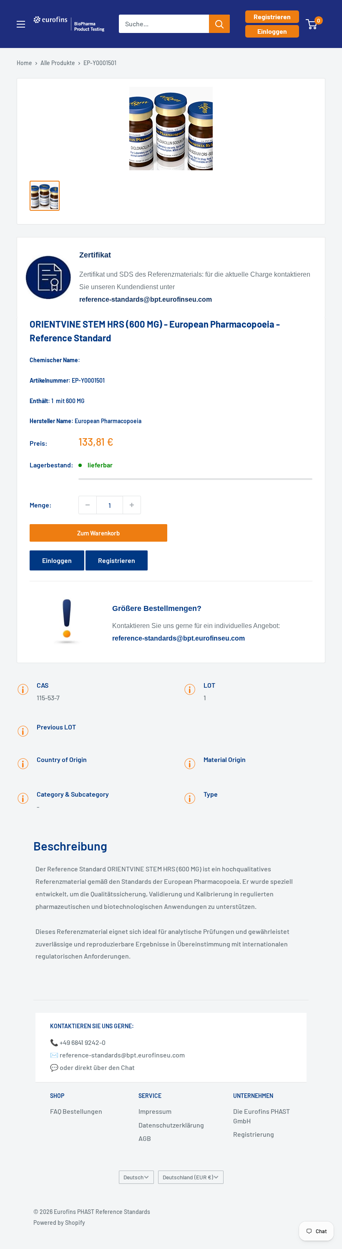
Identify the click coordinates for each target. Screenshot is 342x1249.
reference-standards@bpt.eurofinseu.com (145, 299)
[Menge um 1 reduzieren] (87, 505)
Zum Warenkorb (98, 533)
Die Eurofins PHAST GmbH (261, 1115)
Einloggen (272, 31)
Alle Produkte (57, 62)
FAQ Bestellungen (76, 1111)
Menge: (41, 505)
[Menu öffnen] (21, 24)
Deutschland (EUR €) (188, 1177)
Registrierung (253, 1134)
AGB (144, 1138)
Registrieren (272, 16)
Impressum (154, 1111)
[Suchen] (219, 24)
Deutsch (133, 1177)
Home (24, 62)
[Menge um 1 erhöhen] (132, 505)
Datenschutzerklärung (171, 1125)
